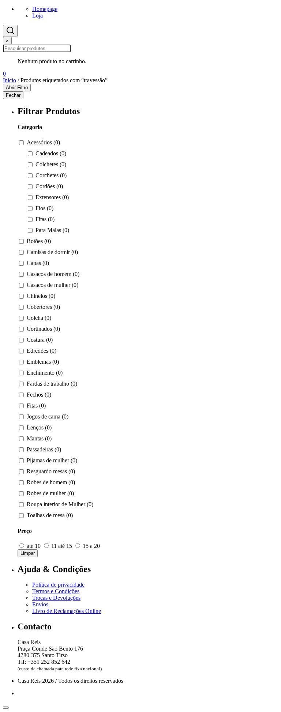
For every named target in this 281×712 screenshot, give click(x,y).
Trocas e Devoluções (56, 598)
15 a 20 (90, 546)
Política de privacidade (58, 585)
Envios (40, 604)
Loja (37, 15)
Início (9, 80)
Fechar (13, 95)
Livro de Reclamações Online (66, 611)
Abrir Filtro (17, 87)
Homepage (44, 9)
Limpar (27, 553)
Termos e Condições (55, 591)
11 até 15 (62, 546)
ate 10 (33, 546)
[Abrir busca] (10, 31)
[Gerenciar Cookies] (6, 708)
